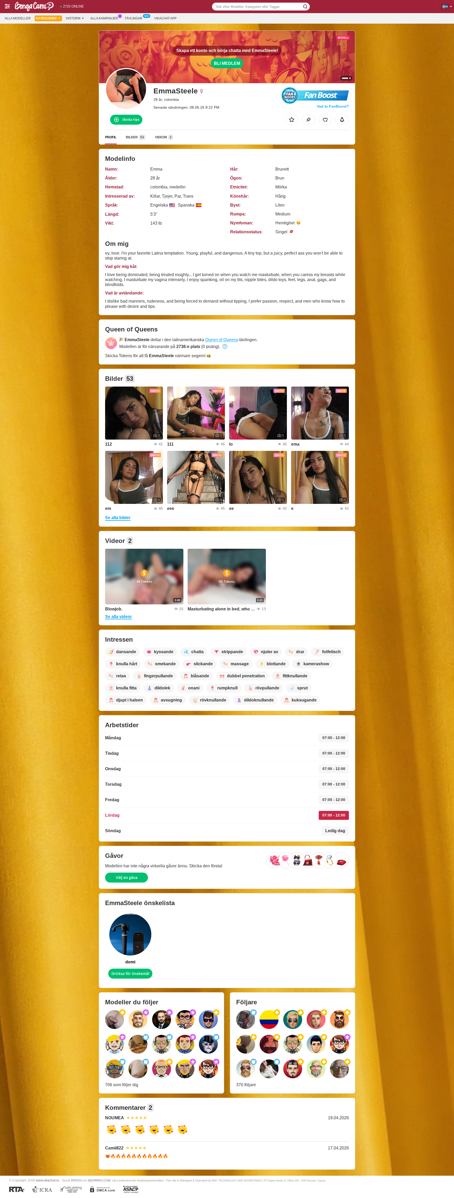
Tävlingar (133, 18)
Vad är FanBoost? (333, 106)
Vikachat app (165, 18)
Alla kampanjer (104, 18)
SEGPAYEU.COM (99, 1180)
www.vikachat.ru (47, 1180)
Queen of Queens (221, 339)
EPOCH (76, 1180)
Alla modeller (18, 18)
